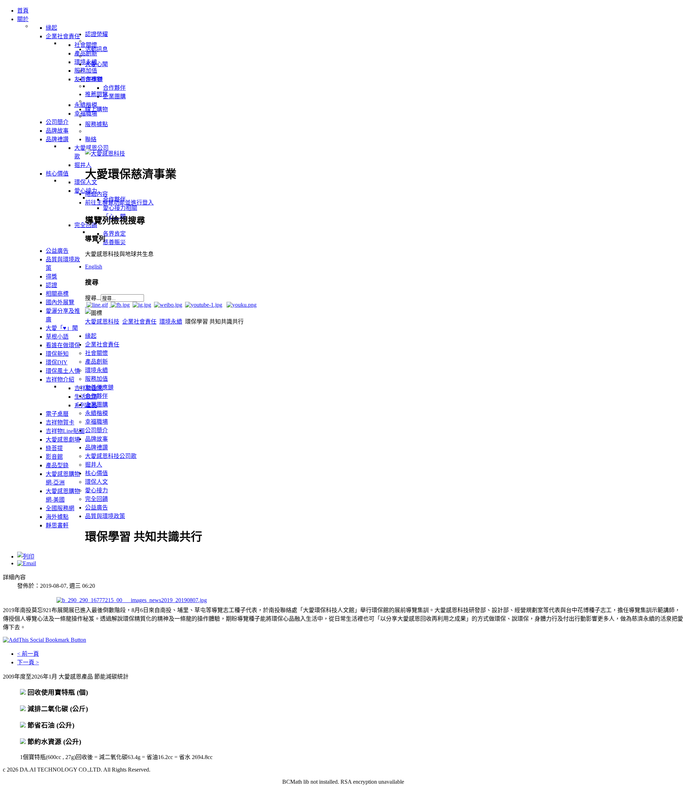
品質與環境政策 (105, 516)
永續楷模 (96, 413)
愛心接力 (96, 490)
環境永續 (170, 322)
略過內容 (96, 194)
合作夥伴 (96, 396)
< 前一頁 (28, 654)
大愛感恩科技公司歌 (110, 456)
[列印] (25, 556)
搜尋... (93, 298)
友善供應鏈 (99, 387)
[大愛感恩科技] (105, 154)
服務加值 (96, 379)
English (93, 267)
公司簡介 (96, 430)
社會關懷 (96, 353)
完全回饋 (96, 499)
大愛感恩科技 (102, 322)
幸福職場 (96, 422)
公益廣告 (96, 507)
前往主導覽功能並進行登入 (119, 203)
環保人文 (96, 482)
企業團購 (96, 405)
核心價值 (96, 473)
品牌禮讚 (96, 447)
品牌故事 (96, 439)
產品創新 (96, 362)
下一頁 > (28, 662)
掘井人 (93, 465)
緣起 (90, 336)
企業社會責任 (139, 322)
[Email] (26, 563)
